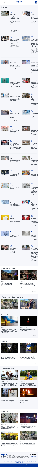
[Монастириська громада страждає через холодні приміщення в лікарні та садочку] (6, 83)
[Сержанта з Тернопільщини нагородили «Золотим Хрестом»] (9, 392)
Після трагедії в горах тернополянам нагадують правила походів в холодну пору (15, 117)
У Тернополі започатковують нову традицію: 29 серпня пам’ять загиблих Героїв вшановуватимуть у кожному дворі (9, 331)
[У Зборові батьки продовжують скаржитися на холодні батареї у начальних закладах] (26, 83)
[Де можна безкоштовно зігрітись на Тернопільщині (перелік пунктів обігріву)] (26, 221)
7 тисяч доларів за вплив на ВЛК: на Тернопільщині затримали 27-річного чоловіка (28, 313)
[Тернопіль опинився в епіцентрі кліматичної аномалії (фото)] (26, 236)
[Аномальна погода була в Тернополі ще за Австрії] (6, 236)
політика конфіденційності (27, 461)
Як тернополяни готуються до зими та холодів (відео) (14, 41)
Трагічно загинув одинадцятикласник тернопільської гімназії (28, 401)
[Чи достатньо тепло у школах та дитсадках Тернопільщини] (6, 131)
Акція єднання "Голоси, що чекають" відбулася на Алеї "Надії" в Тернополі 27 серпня (27, 357)
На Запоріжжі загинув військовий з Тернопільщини (28, 330)
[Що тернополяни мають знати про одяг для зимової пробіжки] (6, 99)
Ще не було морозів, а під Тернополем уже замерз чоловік (15, 205)
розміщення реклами (9, 461)
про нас (21, 462)
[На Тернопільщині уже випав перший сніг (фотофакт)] (26, 161)
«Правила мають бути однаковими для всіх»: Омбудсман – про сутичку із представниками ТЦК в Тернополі (8, 286)
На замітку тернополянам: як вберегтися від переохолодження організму (15, 65)
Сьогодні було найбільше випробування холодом (14, 250)
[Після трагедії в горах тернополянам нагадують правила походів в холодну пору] (6, 116)
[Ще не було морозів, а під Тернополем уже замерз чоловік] (6, 205)
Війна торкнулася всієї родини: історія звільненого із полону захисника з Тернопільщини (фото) (28, 384)
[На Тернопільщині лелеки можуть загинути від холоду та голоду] (6, 174)
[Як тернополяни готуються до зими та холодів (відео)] (6, 45)
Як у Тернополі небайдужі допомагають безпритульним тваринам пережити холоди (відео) (15, 18)
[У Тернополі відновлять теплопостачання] (6, 221)
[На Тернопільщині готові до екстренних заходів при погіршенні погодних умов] (26, 189)
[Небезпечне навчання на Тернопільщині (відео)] (26, 174)
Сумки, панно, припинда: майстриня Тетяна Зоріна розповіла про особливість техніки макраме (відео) (9, 384)
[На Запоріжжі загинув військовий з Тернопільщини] (28, 321)
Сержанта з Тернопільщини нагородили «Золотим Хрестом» (8, 401)
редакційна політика (18, 461)
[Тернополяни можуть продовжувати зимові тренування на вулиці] (26, 116)
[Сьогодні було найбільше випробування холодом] (6, 253)
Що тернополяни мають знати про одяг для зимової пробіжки (15, 98)
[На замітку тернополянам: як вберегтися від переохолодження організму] (6, 67)
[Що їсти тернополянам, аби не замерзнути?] (6, 189)
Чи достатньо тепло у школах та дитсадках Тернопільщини (15, 131)
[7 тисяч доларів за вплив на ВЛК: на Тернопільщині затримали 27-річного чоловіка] (28, 304)
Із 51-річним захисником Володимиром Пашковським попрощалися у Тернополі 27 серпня (8, 357)
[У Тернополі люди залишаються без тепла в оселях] (6, 161)
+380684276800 (33, 454)
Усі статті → (34, 291)
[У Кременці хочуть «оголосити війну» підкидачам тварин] (26, 145)
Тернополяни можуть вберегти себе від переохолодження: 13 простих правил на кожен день (15, 147)
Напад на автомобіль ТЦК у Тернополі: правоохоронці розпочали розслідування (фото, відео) (28, 285)
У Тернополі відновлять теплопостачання (15, 220)
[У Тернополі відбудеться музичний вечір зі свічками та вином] (28, 418)
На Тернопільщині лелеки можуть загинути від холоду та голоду (15, 175)
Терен (19, 2)
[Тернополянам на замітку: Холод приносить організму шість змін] (26, 205)
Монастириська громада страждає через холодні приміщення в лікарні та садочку (15, 83)
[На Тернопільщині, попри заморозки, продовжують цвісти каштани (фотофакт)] (26, 99)
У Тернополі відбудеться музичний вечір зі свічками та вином (28, 427)
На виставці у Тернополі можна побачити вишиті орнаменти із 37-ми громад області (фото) (9, 427)
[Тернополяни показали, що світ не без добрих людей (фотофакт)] (26, 131)
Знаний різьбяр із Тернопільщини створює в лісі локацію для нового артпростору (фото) (8, 313)
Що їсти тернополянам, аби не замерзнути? (14, 188)
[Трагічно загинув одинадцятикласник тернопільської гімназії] (28, 392)
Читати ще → (34, 335)
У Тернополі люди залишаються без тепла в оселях (15, 160)
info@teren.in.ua (33, 456)
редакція (3, 461)
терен (4, 455)
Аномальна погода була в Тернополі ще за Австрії (15, 235)
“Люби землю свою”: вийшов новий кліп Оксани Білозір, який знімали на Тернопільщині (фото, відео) (9, 444)
